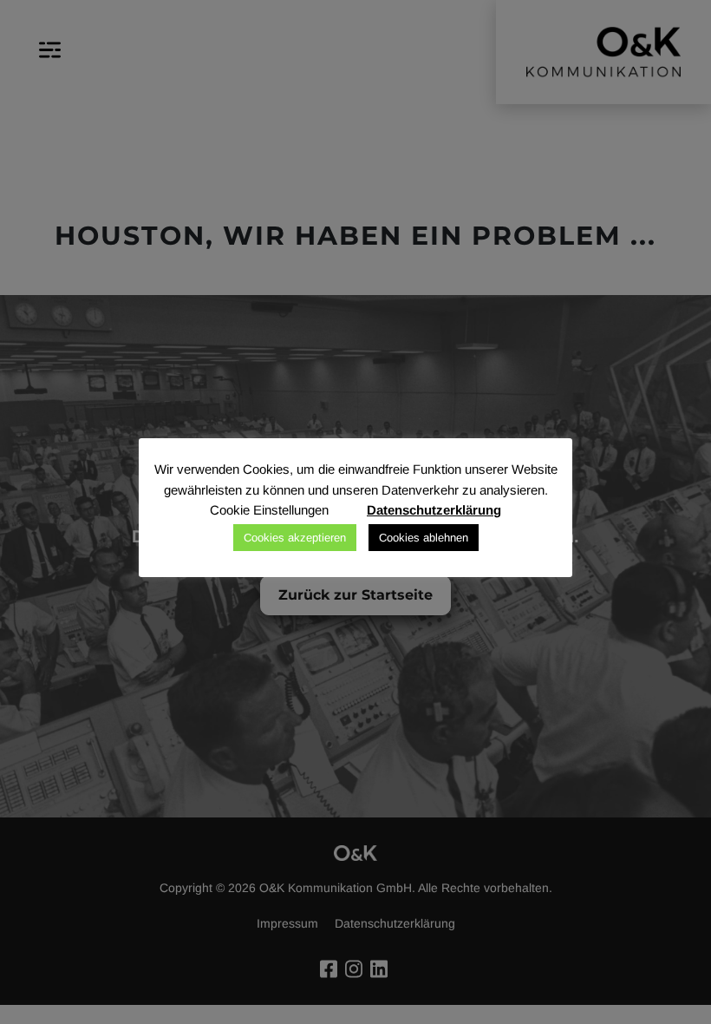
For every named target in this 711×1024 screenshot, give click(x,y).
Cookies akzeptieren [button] (295, 537)
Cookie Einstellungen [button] (269, 509)
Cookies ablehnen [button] (423, 537)
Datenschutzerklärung (434, 509)
